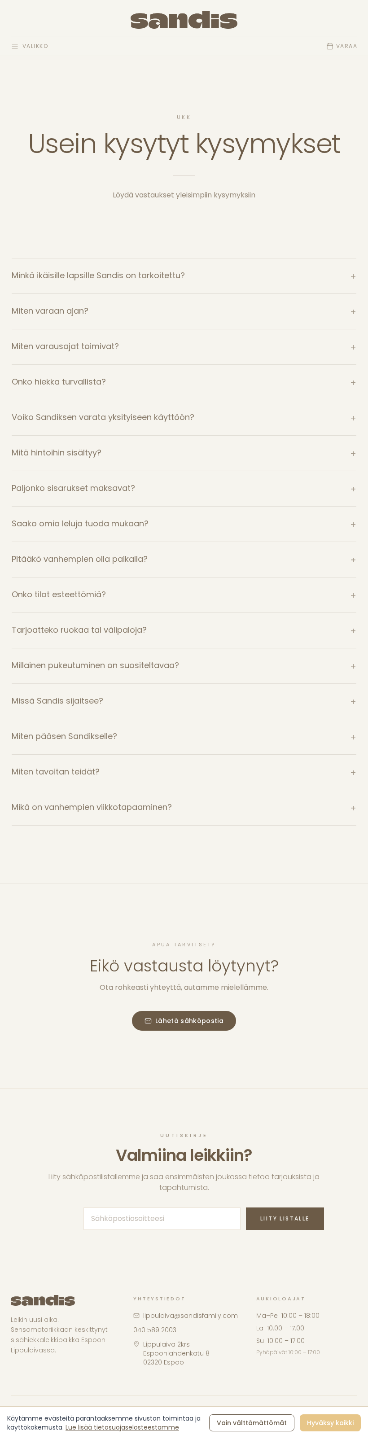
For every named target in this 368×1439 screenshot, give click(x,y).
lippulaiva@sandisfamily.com (190, 1315)
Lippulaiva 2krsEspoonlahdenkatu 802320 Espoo (176, 1353)
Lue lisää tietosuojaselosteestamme (122, 1427)
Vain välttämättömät (252, 1422)
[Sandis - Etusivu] (184, 20)
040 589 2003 (154, 1329)
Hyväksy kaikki (330, 1422)
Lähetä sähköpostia (189, 1020)
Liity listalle (285, 1218)
